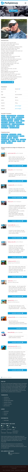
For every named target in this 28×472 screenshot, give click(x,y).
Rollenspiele (19, 122)
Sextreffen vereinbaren (7, 82)
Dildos (8, 117)
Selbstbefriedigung (5, 124)
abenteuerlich (4, 134)
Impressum (23, 470)
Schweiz (5, 414)
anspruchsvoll (13, 134)
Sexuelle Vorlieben (7, 402)
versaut (19, 141)
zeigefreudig (9, 143)
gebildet (10, 137)
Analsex (3, 115)
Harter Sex (3, 119)
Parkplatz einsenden (8, 404)
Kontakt (12, 470)
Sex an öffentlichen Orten (18, 124)
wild (24, 141)
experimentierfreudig (13, 136)
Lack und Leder (18, 119)
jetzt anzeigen (18, 105)
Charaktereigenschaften (8, 400)
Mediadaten (8, 470)
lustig (17, 139)
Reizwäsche (11, 122)
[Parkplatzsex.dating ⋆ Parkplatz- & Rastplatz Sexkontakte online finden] (9, 3)
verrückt (14, 141)
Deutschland (6, 411)
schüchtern (4, 141)
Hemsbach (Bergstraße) (13, 282)
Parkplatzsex (4, 377)
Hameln (21, 153)
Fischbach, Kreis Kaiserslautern (14, 348)
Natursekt (16, 120)
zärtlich (3, 143)
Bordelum (20, 185)
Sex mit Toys (12, 126)
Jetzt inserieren (7, 405)
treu (9, 141)
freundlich (3, 137)
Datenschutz (17, 470)
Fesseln (13, 117)
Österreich (6, 413)
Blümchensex (20, 115)
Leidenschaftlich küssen (7, 120)
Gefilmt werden (20, 117)
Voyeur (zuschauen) (14, 127)
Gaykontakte (6, 420)
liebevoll (12, 139)
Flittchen (22, 136)
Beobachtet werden (11, 115)
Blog (4, 470)
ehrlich (19, 134)
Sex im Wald (4, 126)
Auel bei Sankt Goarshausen (14, 227)
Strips (17, 126)
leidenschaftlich (5, 139)
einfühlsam (4, 136)
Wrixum (21, 242)
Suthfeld (20, 332)
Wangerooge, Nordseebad (14, 263)
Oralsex (22, 120)
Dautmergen (19, 170)
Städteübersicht (7, 399)
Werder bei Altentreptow (13, 302)
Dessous (3, 117)
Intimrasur (10, 119)
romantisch (23, 139)
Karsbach (19, 202)
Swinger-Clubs (4, 127)
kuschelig (15, 137)
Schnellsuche (6, 397)
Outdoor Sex (4, 122)
